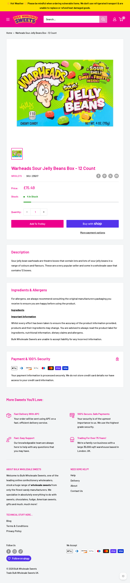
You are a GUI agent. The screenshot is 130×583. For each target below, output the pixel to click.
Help (73, 475)
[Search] (103, 19)
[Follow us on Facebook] (8, 551)
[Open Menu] (8, 19)
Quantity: (16, 211)
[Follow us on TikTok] (20, 551)
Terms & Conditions (17, 525)
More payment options (92, 232)
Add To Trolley (37, 223)
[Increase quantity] (43, 212)
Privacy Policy (14, 530)
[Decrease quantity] (27, 212)
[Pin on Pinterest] (104, 175)
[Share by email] (116, 175)
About (74, 485)
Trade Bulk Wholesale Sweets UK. (22, 573)
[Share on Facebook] (98, 175)
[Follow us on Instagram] (14, 551)
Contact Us (77, 490)
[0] (121, 19)
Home (9, 33)
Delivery (75, 480)
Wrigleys (16, 176)
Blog (8, 520)
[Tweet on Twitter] (110, 175)
